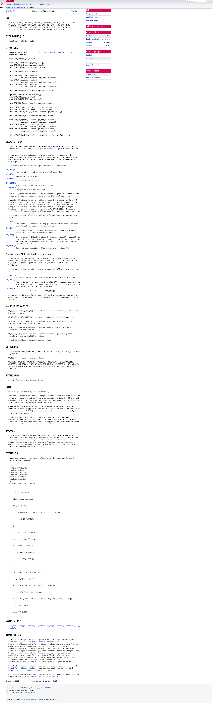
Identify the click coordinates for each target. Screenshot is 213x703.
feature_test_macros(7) (60, 52)
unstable (89, 46)
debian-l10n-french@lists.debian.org (42, 676)
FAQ (30, 4)
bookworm (10, 7)
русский (89, 65)
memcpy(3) (45, 392)
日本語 (89, 62)
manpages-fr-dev (20, 7)
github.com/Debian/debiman (28, 699)
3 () (91, 74)
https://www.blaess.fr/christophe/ (30, 642)
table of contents (94, 26)
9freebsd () (93, 78)
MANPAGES (9, 1)
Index (9, 4)
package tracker (92, 17)
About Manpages (20, 4)
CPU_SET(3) (10, 11)
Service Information (42, 4)
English (89, 55)
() (10, 170)
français (89, 58)
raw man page (92, 21)
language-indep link (94, 14)
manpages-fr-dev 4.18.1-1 (42, 688)
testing (89, 42)
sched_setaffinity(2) (53, 149)
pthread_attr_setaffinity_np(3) (41, 626)
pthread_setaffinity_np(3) (67, 626)
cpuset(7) (12, 628)
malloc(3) (36, 330)
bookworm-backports (94, 39)
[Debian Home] (3, 4)
